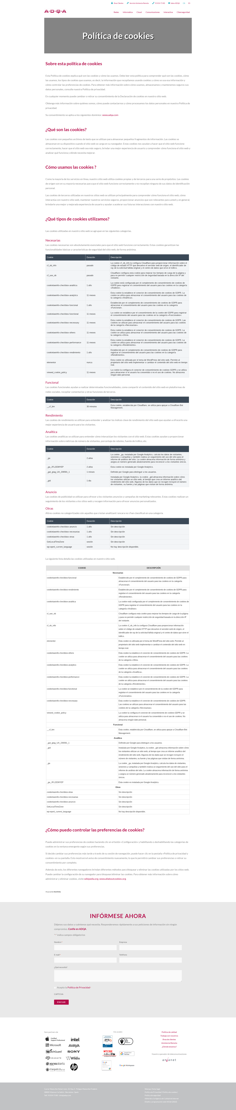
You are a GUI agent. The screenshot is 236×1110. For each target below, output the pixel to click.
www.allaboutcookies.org (112, 878)
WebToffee (57, 892)
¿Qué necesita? (60, 967)
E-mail (57, 954)
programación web (159, 1102)
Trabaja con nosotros (169, 1036)
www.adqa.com (110, 114)
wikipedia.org (91, 878)
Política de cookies (170, 1092)
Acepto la (74, 987)
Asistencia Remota (169, 1043)
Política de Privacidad (78, 987)
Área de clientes (169, 1039)
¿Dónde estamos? (169, 1046)
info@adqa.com (65, 1095)
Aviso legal (156, 1089)
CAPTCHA (58, 994)
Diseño (147, 1102)
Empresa (123, 942)
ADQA (169, 1102)
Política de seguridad (153, 1095)
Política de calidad (169, 1032)
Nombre (58, 942)
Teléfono (123, 954)
